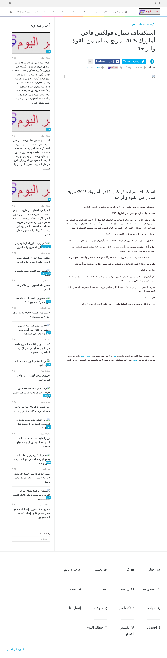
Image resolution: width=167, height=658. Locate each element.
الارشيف (151, 24)
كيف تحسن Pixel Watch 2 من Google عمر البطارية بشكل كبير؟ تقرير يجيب (31, 409)
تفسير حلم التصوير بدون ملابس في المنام (33, 287)
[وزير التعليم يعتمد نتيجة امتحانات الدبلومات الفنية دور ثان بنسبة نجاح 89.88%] (31, 424)
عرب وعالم (39, 11)
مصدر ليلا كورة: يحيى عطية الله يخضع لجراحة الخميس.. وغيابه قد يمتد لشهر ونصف (32, 478)
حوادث (71, 11)
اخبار (106, 11)
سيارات (141, 24)
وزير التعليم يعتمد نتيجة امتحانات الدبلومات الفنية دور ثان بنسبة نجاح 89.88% (33, 442)
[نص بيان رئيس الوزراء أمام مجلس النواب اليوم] (31, 363)
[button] (8, 3)
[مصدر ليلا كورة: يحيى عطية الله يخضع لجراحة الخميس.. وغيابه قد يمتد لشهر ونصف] (31, 460)
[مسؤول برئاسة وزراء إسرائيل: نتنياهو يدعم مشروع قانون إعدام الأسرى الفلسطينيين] (31, 495)
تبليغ (99, 67)
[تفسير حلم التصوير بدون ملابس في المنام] (31, 273)
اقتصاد (83, 11)
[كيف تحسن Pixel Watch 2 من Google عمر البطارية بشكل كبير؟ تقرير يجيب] (31, 393)
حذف (88, 67)
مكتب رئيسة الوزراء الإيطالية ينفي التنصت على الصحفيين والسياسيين (33, 260)
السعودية (95, 11)
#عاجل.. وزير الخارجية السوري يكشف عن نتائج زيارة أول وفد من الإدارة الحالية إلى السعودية (32, 348)
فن (62, 11)
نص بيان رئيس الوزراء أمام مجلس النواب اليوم (33, 377)
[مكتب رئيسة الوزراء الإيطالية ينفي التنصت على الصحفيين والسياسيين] (31, 246)
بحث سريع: (44, 533)
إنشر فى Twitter (131, 61)
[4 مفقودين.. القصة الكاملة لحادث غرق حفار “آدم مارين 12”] (31, 301)
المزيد (23, 11)
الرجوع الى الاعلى (15, 649)
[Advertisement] (109, 165)
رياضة (53, 11)
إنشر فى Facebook (105, 61)
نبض (134, 24)
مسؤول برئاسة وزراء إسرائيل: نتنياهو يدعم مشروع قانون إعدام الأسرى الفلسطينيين (32, 513)
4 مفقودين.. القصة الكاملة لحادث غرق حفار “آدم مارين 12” (31, 315)
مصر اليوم (118, 11)
